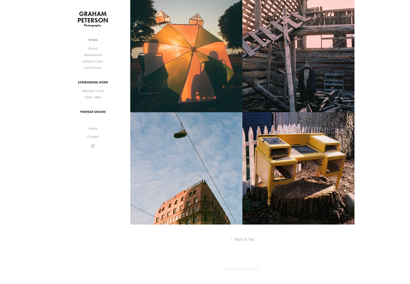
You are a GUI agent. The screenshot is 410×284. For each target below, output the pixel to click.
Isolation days (93, 61)
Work (93, 40)
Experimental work (93, 82)
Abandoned (93, 54)
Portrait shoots (93, 112)
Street (92, 48)
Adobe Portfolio (249, 269)
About (93, 128)
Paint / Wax (93, 97)
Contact (93, 136)
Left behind (92, 67)
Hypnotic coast (93, 90)
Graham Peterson (93, 17)
